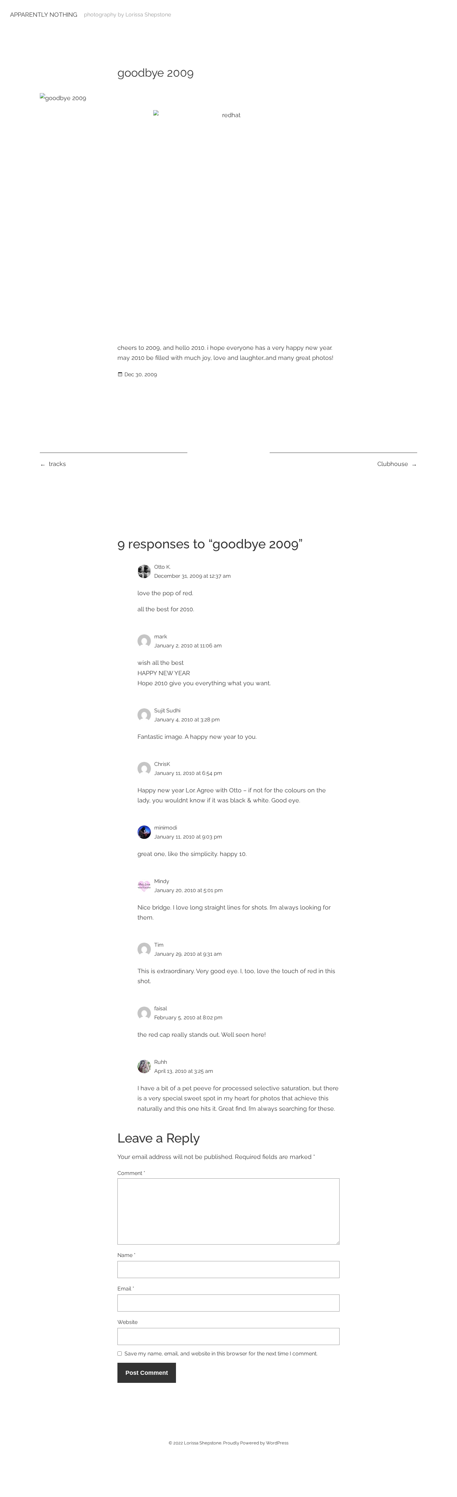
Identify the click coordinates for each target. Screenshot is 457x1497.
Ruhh (160, 1062)
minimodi (165, 827)
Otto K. (162, 567)
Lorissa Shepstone (202, 1442)
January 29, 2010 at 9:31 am (188, 954)
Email (125, 1288)
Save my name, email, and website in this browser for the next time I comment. (220, 1354)
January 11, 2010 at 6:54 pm (188, 773)
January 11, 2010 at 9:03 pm (188, 837)
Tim (159, 945)
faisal (160, 1008)
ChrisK (162, 764)
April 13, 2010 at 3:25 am (183, 1071)
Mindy (161, 881)
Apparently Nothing (43, 14)
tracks (57, 463)
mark (160, 636)
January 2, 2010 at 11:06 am (188, 645)
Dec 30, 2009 (140, 374)
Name (126, 1255)
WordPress (277, 1442)
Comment (131, 1173)
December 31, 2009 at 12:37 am (192, 576)
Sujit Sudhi (167, 710)
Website (127, 1322)
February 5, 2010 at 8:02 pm (188, 1017)
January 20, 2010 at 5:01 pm (188, 890)
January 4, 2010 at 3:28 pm (187, 719)
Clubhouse (392, 463)
